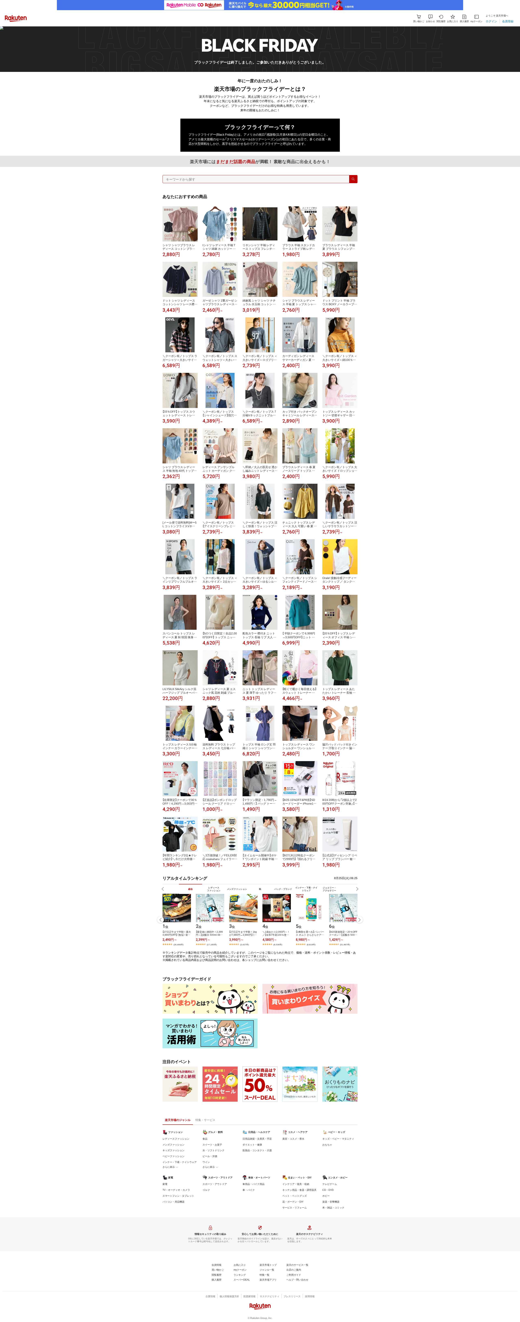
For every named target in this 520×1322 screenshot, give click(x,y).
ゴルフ (206, 1190)
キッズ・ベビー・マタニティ (338, 1138)
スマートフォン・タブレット (178, 1196)
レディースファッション (175, 1138)
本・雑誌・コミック (333, 1207)
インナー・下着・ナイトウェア (179, 1162)
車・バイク (249, 1190)
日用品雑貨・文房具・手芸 (257, 1138)
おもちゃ (327, 1144)
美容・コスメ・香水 (293, 1138)
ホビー (326, 1196)
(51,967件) (345, 944)
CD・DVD (328, 1190)
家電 (164, 1184)
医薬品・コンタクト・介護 (257, 1150)
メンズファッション (173, 1144)
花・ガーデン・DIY (292, 1201)
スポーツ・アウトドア (215, 1184)
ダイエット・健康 (252, 1144)
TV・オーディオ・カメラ (176, 1190)
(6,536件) (277, 944)
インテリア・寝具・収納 (295, 1184)
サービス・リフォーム (294, 1207)
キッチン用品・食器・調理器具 (299, 1190)
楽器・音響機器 (330, 1201)
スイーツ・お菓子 (212, 1144)
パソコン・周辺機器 (173, 1201)
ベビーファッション (173, 1156)
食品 (205, 1138)
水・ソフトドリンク (213, 1150)
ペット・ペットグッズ (294, 1196)
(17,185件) (212, 944)
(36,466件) (178, 944)
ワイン (206, 1162)
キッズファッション (173, 1150)
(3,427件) (244, 944)
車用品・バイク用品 (253, 1184)
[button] (430, 18)
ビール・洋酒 (210, 1156)
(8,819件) (311, 944)
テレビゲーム (329, 1184)
